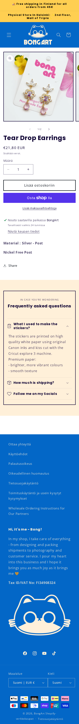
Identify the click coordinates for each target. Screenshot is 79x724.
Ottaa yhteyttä (19, 444)
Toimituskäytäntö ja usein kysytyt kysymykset (34, 495)
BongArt (39, 713)
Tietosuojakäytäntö (23, 483)
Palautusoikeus (20, 463)
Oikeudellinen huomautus (28, 473)
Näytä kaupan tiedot (24, 231)
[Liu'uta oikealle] (49, 129)
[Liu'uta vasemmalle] (30, 129)
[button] (9, 35)
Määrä (8, 161)
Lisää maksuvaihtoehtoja (39, 208)
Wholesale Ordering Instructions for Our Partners (36, 511)
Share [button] (12, 265)
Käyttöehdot (18, 454)
